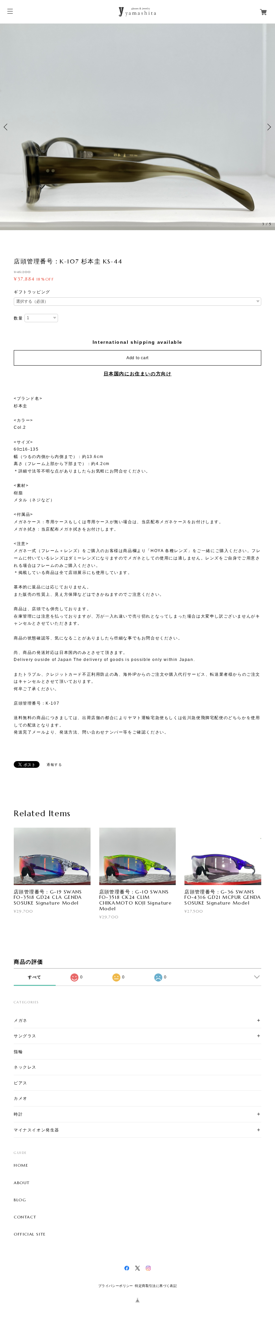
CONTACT (25, 1217)
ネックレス (25, 1067)
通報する (54, 764)
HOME (21, 1165)
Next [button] (268, 127)
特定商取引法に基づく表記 (156, 1286)
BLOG (20, 1200)
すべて (35, 977)
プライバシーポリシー (115, 1286)
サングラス (25, 1035)
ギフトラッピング (32, 292)
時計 (18, 1114)
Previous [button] (6, 127)
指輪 (18, 1051)
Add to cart (137, 358)
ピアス (21, 1082)
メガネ (21, 1020)
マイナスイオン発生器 (36, 1129)
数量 (18, 318)
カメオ (21, 1098)
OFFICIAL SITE (30, 1234)
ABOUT (22, 1182)
